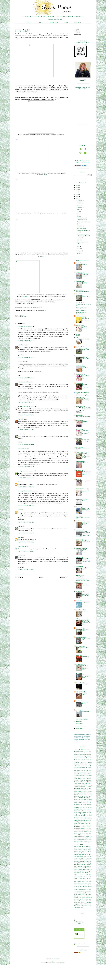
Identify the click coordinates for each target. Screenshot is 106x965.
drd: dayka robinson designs (82, 619)
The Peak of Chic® (80, 397)
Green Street (79, 438)
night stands (89, 858)
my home (87, 851)
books (86, 769)
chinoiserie (77, 788)
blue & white (89, 767)
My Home (86, 853)
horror (86, 823)
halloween (82, 817)
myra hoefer (83, 856)
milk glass (86, 848)
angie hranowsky (83, 754)
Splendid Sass (79, 293)
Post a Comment (19, 574)
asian (85, 759)
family (75, 804)
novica (86, 859)
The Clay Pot (82, 896)
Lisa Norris (84, 836)
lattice (83, 834)
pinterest (86, 872)
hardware (86, 817)
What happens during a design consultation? (85, 432)
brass (82, 770)
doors (90, 797)
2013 (77, 192)
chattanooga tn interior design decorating (83, 785)
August (79, 209)
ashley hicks (80, 759)
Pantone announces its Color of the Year (86, 319)
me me (85, 844)
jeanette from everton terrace (26, 406)
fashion (84, 804)
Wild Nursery (85, 339)
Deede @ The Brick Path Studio (26, 491)
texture (90, 894)
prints (82, 874)
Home (41, 577)
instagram (76, 828)
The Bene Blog (79, 723)
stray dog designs (84, 892)
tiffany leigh (76, 899)
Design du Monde (80, 272)
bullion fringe (89, 772)
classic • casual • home (81, 307)
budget (75, 772)
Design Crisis (79, 721)
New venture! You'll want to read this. (85, 275)
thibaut (86, 897)
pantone (80, 869)
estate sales (86, 801)
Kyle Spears (85, 833)
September (80, 207)
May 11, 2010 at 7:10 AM (26, 478)
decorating (76, 796)
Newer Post (19, 577)
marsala (80, 842)
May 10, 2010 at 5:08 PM (26, 467)
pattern (84, 869)
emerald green (86, 799)
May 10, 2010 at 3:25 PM (26, 415)
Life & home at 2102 (80, 420)
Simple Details (79, 383)
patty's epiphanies (80, 346)
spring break (82, 889)
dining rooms (83, 797)
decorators (82, 796)
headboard (80, 818)
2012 (77, 194)
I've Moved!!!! (85, 684)
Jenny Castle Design (80, 646)
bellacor (75, 765)
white (87, 904)
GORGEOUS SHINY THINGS (82, 356)
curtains (76, 794)
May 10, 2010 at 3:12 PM (26, 402)
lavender (86, 834)
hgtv (83, 818)
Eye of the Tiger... (86, 656)
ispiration (80, 828)
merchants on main (83, 846)
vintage (90, 902)
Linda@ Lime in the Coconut (25, 471)
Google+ (53, 961)
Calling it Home (79, 566)
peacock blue (89, 869)
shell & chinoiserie (80, 530)
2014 (77, 189)
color (85, 791)
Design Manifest (79, 415)
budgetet (79, 772)
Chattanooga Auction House (83, 221)
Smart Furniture (80, 226)
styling (75, 894)
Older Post (64, 577)
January (79, 253)
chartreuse (76, 780)
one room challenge (82, 861)
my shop (89, 854)
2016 (77, 185)
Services (41, 22)
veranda (86, 902)
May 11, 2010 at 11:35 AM (26, 487)
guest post (76, 817)
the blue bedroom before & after (86, 676)
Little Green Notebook (81, 312)
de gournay (89, 794)
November (80, 202)
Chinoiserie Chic (79, 263)
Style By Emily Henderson (82, 719)
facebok (88, 802)
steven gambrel (77, 892)
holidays (76, 820)
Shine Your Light (79, 557)
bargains (76, 762)
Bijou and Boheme (80, 682)
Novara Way (79, 655)
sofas (81, 888)
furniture (23, 316)
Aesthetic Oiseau (80, 325)
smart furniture (88, 886)
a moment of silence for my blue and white (85, 594)
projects (84, 876)
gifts (80, 812)
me (81, 845)
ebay (82, 799)
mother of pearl (77, 851)
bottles (78, 770)
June (78, 214)
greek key (80, 815)
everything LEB (79, 710)
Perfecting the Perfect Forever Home (85, 349)
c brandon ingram (84, 773)
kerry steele (81, 831)
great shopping (80, 814)
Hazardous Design (80, 628)
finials (75, 805)
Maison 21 (86, 839)
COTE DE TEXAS (79, 290)
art (91, 757)
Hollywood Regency (82, 820)
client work (85, 789)
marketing (76, 842)
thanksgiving (77, 896)
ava (91, 759)
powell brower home (81, 609)
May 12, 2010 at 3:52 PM (26, 533)
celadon (90, 777)
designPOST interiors (81, 726)
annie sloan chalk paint (83, 756)
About (29, 22)
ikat (83, 825)
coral (81, 793)
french (83, 807)
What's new (85, 611)
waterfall (84, 904)
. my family (76, 749)
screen (79, 884)
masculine (85, 842)
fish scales (79, 805)
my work (77, 856)
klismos (90, 831)
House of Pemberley (81, 406)
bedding (90, 762)
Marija (20, 434)
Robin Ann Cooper (88, 879)
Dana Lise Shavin (82, 794)
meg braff (89, 844)
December (79, 200)
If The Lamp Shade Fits (81, 316)
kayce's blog (79, 600)
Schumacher (80, 883)
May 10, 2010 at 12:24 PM (26, 341)
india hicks (89, 825)
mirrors (85, 849)
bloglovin (81, 767)
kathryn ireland (79, 830)
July (78, 211)
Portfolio (54, 22)
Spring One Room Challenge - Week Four (86, 409)
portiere (75, 874)
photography (80, 871)
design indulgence (80, 281)
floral (91, 805)
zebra (82, 907)
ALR (19, 537)
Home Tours (77, 823)
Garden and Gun (84, 810)
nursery (90, 859)
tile (82, 899)
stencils (83, 891)
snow (75, 888)
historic (86, 818)
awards (75, 760)
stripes (90, 892)
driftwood (76, 799)
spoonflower (76, 889)
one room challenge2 (82, 866)
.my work (81, 749)
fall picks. (78, 335)
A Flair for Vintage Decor (81, 691)
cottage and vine (80, 365)
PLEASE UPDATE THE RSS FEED (82, 291)
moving (82, 851)
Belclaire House (79, 497)
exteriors (76, 802)
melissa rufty (76, 846)
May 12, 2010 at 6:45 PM (26, 542)
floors (88, 805)
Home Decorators (23, 296)
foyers (77, 807)
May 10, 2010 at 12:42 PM (26, 357)
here (42, 256)
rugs (87, 881)
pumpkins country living (79, 878)
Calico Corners (85, 775)
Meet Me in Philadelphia (81, 548)
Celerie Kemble (77, 778)
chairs (84, 778)
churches (76, 789)
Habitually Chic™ (80, 303)
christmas (89, 788)
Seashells (84, 264)
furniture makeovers (87, 809)
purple (86, 878)
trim (82, 900)
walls (81, 904)
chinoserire (83, 788)
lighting (80, 836)
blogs (84, 767)
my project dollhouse (81, 854)
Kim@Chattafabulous (24, 382)
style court (78, 479)
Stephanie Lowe (88, 891)
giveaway (84, 812)
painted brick (84, 867)
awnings (78, 760)
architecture (86, 757)
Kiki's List (78, 334)
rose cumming (77, 881)
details (90, 796)
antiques (90, 756)
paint (80, 867)
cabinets (80, 775)
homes (82, 823)
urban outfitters (81, 902)
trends (78, 900)
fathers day (89, 804)
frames (80, 807)
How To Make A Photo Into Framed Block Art (86, 560)
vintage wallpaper (86, 602)
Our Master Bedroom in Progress (85, 551)
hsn (80, 825)
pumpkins (90, 876)
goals (87, 812)
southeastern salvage (87, 888)
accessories (77, 751)
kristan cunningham (78, 833)
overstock (76, 867)
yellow (75, 907)
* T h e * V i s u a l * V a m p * (82, 452)
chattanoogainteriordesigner (79, 786)
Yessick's (79, 907)
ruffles (83, 881)
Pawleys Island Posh (80, 374)
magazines (81, 839)
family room (80, 804)
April (78, 246)
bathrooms (83, 762)
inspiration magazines (87, 826)
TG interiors (78, 582)
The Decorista (79, 728)
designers (86, 796)
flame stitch (84, 805)
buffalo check (83, 772)
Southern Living (43, 174)
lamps (79, 834)
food (75, 807)
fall (91, 802)
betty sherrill (81, 765)
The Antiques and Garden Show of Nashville (86, 473)
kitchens (86, 831)
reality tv (80, 879)
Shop (66, 22)
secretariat (89, 884)
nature (87, 856)
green (84, 815)
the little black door (80, 591)
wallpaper (77, 904)
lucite (78, 839)
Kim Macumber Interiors (81, 637)
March (78, 248)
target (86, 894)
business (76, 773)
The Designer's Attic (80, 461)
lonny (88, 838)
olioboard (76, 861)
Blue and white (77, 769)
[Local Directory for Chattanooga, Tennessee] (77, 952)
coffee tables (80, 791)
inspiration (77, 826)
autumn (88, 759)
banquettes (89, 760)
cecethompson (84, 777)
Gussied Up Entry (86, 711)
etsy (91, 801)
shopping (82, 886)
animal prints (89, 754)
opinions (90, 866)
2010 (77, 198)
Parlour (77, 337)
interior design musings (81, 579)
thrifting (90, 897)
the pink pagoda (82, 897)
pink (83, 872)
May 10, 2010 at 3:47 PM (26, 429)
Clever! (78, 224)
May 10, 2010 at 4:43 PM (26, 444)
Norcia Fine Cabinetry (79, 859)
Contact (77, 22)
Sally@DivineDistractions (25, 326)
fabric (80, 802)
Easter (79, 799)
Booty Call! (79, 240)
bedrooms (76, 764)
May (78, 216)
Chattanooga (82, 780)
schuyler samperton (88, 883)
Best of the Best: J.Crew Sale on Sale (86, 377)
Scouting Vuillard (86, 480)
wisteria (78, 905)
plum (91, 872)
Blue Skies (83, 769)
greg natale (89, 815)
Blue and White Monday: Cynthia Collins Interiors (86, 509)
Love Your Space (80, 520)
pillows (87, 871)
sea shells (84, 884)
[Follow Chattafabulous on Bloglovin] (81, 166)
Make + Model (79, 516)
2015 (77, 187)
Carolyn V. (63, 962)
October (79, 205)
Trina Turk (85, 900)
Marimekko (89, 841)
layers (90, 834)
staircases (79, 891)
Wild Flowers (85, 647)
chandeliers (89, 778)
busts (79, 773)
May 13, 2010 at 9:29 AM (26, 569)
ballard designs (84, 760)
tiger (80, 899)
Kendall (20, 555)
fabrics (84, 802)
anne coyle (76, 756)
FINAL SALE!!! (85, 462)
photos (84, 871)
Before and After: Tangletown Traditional (86, 523)
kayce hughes (86, 830)
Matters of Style (79, 539)
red (82, 879)
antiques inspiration (78, 757)
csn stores (89, 793)
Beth (19, 509)
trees (75, 900)
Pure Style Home (80, 700)
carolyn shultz (77, 777)
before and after (86, 764)
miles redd (80, 848)
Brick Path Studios (88, 770)
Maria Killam (21, 546)
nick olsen (83, 858)
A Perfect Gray (22, 345)
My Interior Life (79, 470)
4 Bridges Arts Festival (87, 749)
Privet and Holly (22, 448)
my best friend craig (80, 664)
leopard (75, 836)
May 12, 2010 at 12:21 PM (26, 522)
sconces (75, 884)
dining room (76, 797)
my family (79, 852)
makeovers (79, 841)
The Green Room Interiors (55, 19)
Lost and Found (79, 576)
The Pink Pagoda (79, 507)
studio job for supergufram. (82, 395)
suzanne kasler (81, 894)
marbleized (84, 841)
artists (75, 759)
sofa (78, 888)
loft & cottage (79, 673)
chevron (90, 786)
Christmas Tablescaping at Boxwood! (85, 328)
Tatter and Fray (79, 447)
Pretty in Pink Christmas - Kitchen (85, 423)
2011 (77, 196)
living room (78, 838)
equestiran (80, 801)
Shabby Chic (76, 886)
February (79, 251)
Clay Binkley (80, 789)
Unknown (20, 482)
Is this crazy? (22, 30)
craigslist (84, 793)
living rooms (84, 838)
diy (19, 316)
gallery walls (77, 810)
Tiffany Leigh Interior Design (82, 488)
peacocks (76, 871)
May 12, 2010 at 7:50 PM (26, 551)
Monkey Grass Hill (80, 575)
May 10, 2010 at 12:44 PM (26, 378)
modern (90, 849)
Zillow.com (53, 959)
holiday (90, 818)
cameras (90, 775)
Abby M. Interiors (80, 429)
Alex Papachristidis (81, 228)
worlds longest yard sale (86, 905)
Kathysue (20, 419)
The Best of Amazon (80, 313)
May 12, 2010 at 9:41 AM (26, 505)
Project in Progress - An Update (83, 580)
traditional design (88, 899)
